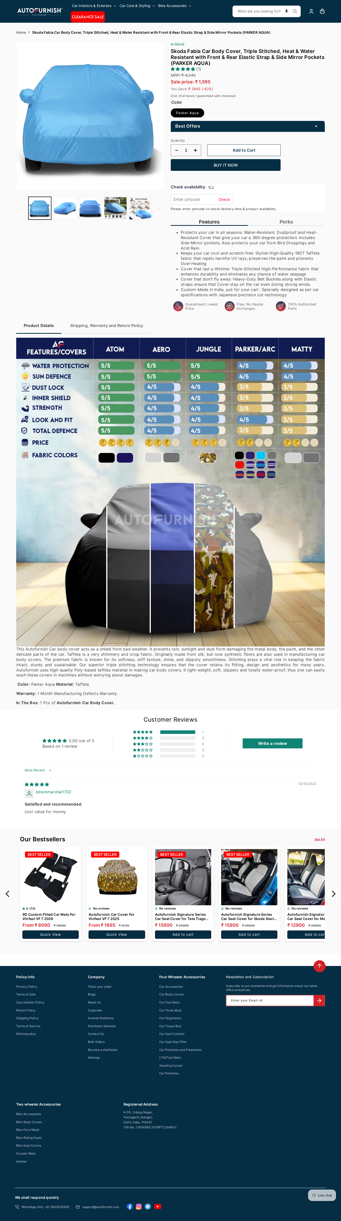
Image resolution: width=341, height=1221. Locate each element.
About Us (94, 1002)
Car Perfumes (169, 1073)
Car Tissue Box (170, 1026)
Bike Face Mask (27, 1130)
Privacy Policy (26, 986)
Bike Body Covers (29, 1122)
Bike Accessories (28, 1114)
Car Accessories (171, 986)
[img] (37, 784)
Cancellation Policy (30, 1002)
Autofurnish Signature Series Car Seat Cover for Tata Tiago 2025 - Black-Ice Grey (180, 916)
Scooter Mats (25, 1153)
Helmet (21, 1161)
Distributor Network (102, 1026)
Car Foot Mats (169, 1002)
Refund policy (26, 1034)
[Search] (295, 11)
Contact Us (96, 1034)
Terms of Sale (26, 994)
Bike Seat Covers (28, 1145)
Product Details (39, 325)
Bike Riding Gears (29, 1138)
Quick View (50, 934)
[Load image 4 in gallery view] (115, 208)
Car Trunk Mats (170, 1010)
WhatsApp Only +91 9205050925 (45, 1207)
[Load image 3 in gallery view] (90, 208)
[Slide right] (158, 208)
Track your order (100, 986)
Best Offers (187, 126)
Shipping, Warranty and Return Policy (106, 325)
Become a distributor (103, 1050)
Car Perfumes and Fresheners (180, 1050)
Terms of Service (28, 1026)
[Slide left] (21, 208)
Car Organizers (170, 1018)
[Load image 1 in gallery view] (39, 208)
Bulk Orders (96, 1042)
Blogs (92, 994)
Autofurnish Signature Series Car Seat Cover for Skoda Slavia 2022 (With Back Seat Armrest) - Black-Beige (248, 916)
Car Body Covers (171, 994)
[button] (94, 5)
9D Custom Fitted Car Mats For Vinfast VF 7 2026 (49, 916)
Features (209, 222)
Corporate (95, 1010)
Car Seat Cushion (171, 1034)
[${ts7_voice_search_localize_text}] (287, 11)
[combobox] (267, 11)
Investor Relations (101, 1018)
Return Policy (26, 1010)
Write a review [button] (272, 743)
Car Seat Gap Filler (172, 1042)
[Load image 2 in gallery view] (65, 208)
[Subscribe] (319, 1000)
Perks (286, 222)
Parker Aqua (187, 113)
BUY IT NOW (226, 165)
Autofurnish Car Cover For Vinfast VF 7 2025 (112, 916)
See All (320, 839)
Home (21, 32)
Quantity (178, 140)
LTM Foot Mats (170, 1057)
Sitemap (94, 1057)
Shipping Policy (27, 1018)
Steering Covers (170, 1065)
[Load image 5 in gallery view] (140, 208)
